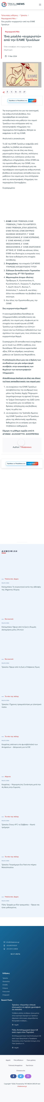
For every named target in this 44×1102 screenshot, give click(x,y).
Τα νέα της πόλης (12, 696)
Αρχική (8, 1060)
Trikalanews (25, 447)
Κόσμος (5, 988)
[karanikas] (22, 491)
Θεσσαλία (6, 981)
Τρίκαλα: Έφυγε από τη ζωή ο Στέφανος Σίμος (21, 667)
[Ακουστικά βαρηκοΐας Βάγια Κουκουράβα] (22, 521)
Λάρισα (8, 776)
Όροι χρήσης (31, 1060)
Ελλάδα (5, 985)
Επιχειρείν (6, 995)
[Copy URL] (24, 91)
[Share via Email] (20, 91)
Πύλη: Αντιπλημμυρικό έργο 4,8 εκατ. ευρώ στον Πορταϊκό (25, 1031)
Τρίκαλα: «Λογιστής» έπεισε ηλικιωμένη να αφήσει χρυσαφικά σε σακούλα (26, 1007)
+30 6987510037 (11, 945)
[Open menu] (40, 4)
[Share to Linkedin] (16, 91)
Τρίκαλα (23, 15)
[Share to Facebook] (7, 91)
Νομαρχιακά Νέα (8, 18)
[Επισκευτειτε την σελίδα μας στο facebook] (13, 1076)
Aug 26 (16, 1025)
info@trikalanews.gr (12, 942)
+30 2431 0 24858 (12, 949)
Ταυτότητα (29, 1065)
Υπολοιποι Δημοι (12, 579)
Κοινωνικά (9, 619)
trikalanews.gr (22, 1086)
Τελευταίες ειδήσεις (9, 15)
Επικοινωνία (21, 1071)
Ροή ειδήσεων (18, 1060)
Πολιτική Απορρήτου (15, 1065)
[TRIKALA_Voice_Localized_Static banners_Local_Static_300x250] (22, 205)
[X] (21, 1076)
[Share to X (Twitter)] (11, 91)
